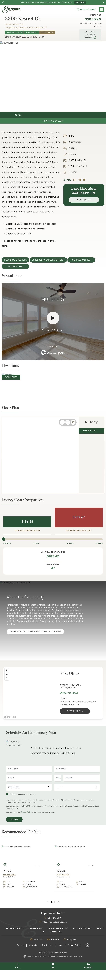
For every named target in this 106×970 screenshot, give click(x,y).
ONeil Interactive (75, 956)
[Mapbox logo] (10, 717)
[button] (88, 966)
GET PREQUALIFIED (81, 260)
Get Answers (84, 200)
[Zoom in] (7, 670)
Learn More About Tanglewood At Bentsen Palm (35, 632)
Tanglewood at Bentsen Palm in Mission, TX (26, 27)
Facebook (38, 940)
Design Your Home (58, 928)
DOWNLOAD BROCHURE (15, 260)
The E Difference (82, 928)
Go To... (18, 115)
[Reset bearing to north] (7, 678)
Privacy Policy (26, 812)
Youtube (55, 940)
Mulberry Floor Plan (14, 24)
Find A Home (36, 928)
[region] (28, 693)
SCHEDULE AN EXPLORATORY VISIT (48, 260)
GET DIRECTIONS (15, 266)
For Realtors (47, 945)
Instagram (71, 940)
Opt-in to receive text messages (22, 794)
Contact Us (56, 932)
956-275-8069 (70, 693)
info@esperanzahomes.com (54, 922)
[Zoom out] (7, 674)
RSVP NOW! (80, 3)
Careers (20, 945)
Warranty (33, 945)
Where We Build (14, 928)
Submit (14, 819)
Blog (60, 945)
